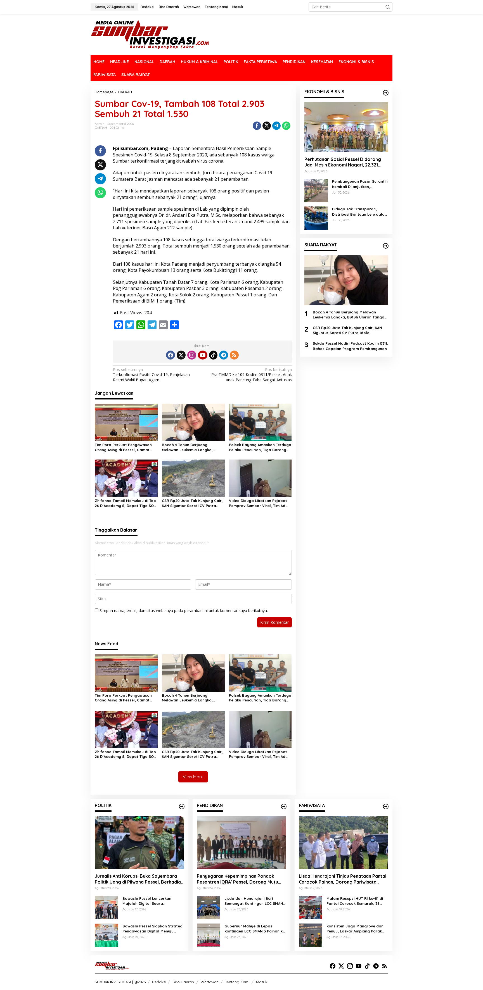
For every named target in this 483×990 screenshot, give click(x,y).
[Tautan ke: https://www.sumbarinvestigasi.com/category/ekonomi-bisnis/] (385, 92)
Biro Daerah (183, 982)
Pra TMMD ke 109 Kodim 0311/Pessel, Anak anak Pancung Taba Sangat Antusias (251, 374)
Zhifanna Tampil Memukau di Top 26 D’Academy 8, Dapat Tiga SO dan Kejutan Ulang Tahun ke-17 (125, 503)
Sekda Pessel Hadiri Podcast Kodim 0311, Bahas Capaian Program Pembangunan (350, 346)
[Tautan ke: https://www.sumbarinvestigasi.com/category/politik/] (181, 806)
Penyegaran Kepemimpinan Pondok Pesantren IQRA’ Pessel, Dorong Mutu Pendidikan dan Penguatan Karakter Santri (237, 879)
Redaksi (159, 982)
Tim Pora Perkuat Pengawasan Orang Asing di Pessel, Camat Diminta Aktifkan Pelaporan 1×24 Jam (124, 447)
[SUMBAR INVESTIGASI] (150, 34)
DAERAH (101, 128)
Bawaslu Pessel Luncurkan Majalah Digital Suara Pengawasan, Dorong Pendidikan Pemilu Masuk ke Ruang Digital (153, 901)
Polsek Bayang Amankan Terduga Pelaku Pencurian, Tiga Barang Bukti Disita (260, 447)
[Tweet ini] (266, 126)
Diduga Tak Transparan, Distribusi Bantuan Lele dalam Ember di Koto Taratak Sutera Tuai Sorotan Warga (360, 211)
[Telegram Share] (276, 126)
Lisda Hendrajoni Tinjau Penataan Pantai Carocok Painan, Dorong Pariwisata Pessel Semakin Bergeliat (342, 879)
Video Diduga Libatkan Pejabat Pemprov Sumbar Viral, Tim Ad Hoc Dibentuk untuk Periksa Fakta (260, 503)
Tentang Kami (237, 982)
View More (193, 776)
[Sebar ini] (257, 126)
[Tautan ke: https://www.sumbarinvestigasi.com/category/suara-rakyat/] (385, 245)
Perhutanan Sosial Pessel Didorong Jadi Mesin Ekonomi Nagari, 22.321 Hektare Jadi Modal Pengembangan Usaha (343, 162)
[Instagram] (191, 355)
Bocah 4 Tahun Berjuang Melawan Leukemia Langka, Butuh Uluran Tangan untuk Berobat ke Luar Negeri (187, 447)
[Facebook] (170, 355)
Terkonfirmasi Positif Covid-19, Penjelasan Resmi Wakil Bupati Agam (151, 374)
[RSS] (234, 355)
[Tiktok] (213, 355)
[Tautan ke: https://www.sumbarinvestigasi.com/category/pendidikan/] (283, 806)
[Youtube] (202, 355)
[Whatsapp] (286, 126)
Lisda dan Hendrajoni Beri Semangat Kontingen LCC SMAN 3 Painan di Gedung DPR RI (255, 901)
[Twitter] (181, 355)
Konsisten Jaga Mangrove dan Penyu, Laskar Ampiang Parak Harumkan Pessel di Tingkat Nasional (354, 929)
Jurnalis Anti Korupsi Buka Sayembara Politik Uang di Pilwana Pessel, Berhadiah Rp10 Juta (139, 879)
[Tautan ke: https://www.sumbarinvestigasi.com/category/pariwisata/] (385, 806)
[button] (387, 7)
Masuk (261, 982)
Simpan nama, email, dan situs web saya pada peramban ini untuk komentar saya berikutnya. (184, 610)
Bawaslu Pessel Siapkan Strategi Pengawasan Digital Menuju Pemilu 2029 (152, 929)
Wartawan (210, 982)
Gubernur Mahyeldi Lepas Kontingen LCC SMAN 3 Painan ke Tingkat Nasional (254, 929)
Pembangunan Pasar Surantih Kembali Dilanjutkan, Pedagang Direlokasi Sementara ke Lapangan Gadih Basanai (360, 184)
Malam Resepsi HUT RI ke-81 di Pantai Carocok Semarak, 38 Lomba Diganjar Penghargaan (354, 901)
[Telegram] (223, 355)
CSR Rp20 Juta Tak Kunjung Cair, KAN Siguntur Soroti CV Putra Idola (192, 503)
